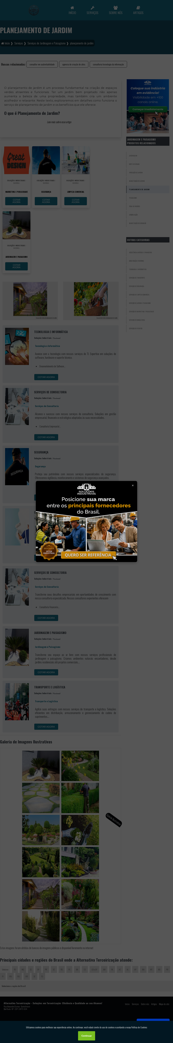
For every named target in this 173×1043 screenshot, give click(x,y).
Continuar (86, 1036)
